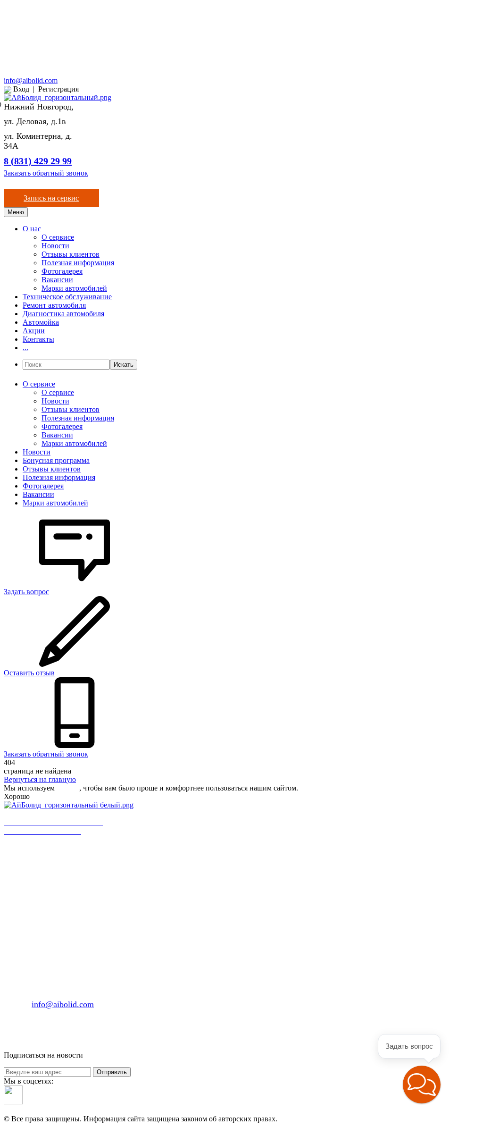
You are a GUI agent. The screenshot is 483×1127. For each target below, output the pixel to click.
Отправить (112, 1072)
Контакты (38, 339)
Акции (34, 331)
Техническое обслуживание (67, 297)
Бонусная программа (56, 460)
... (25, 348)
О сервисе (58, 237)
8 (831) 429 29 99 (38, 161)
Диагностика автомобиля (63, 314)
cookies (68, 788)
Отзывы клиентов (71, 254)
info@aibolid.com (31, 80)
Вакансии (57, 280)
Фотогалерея (62, 271)
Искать (123, 364)
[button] (422, 1084)
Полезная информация (78, 263)
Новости (55, 246)
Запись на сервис (51, 198)
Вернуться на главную (40, 779)
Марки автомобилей (74, 288)
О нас (32, 229)
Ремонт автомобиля (54, 305)
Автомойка (41, 322)
